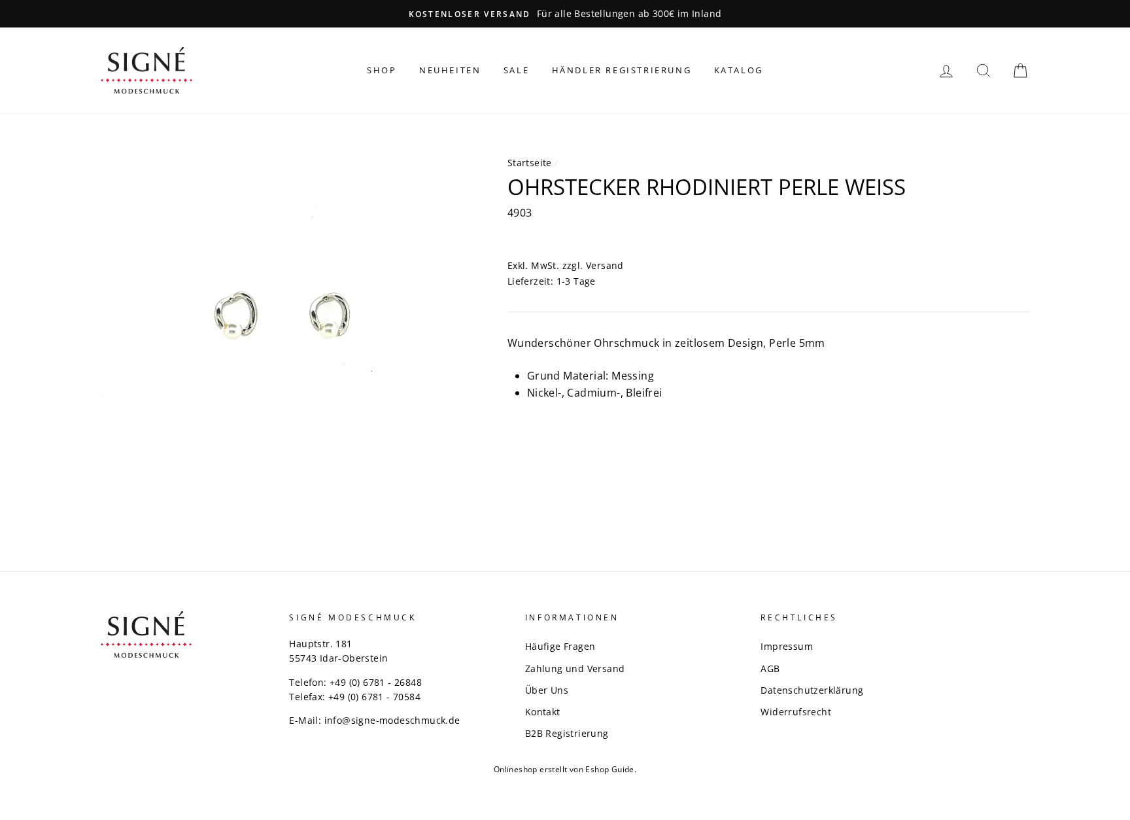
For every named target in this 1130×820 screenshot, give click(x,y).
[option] (565, 14)
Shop (381, 70)
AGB (770, 668)
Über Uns (546, 690)
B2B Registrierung (567, 733)
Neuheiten (450, 70)
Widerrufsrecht (796, 711)
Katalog (738, 70)
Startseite (529, 162)
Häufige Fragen (560, 646)
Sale (516, 70)
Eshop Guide (609, 769)
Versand (605, 265)
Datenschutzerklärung (812, 690)
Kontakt (542, 711)
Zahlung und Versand (575, 668)
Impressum (787, 646)
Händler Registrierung (622, 70)
